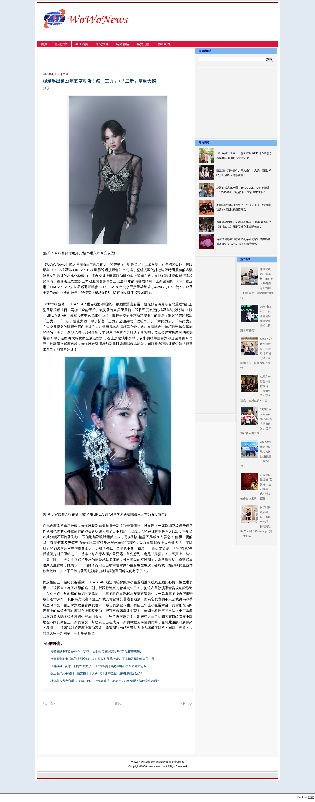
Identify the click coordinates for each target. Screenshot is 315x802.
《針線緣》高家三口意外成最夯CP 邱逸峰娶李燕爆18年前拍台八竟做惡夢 (98, 666)
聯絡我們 (163, 44)
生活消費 (81, 44)
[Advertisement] (225, 28)
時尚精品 (122, 44)
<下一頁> (186, 703)
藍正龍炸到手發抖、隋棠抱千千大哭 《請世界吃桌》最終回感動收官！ (96, 673)
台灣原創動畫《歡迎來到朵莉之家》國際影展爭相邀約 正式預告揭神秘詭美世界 (102, 659)
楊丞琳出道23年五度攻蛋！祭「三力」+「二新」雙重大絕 (99, 81)
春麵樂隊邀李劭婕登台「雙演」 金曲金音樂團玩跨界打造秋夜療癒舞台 (96, 651)
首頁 (44, 44)
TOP (311, 797)
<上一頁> (49, 703)
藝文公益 (143, 44)
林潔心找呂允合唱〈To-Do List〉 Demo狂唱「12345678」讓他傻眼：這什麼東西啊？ (105, 681)
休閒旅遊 (102, 44)
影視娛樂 (61, 44)
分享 (46, 88)
